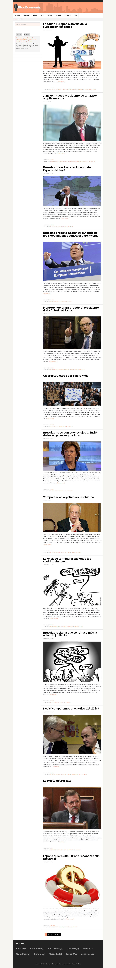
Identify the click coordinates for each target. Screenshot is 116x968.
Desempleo (74, 552)
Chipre (66, 426)
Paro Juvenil (68, 301)
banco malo (53, 426)
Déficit (69, 226)
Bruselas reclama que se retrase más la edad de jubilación (70, 634)
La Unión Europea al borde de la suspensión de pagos (65, 25)
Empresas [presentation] (26, 34)
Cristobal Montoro (69, 369)
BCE (57, 426)
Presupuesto (73, 89)
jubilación (62, 702)
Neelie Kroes (58, 490)
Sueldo (81, 626)
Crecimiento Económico (61, 226)
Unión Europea (92, 89)
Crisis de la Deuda (65, 626)
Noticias (52, 87)
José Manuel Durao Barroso (62, 89)
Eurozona (52, 925)
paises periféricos (74, 626)
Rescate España (66, 926)
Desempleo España (60, 301)
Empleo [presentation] (19, 34)
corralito (70, 426)
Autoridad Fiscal (54, 369)
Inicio (15, 19)
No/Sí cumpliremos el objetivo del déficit (71, 708)
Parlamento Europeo (81, 161)
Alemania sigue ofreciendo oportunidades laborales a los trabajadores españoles (26, 39)
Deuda (51, 848)
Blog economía (28, 7)
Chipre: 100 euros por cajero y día (65, 375)
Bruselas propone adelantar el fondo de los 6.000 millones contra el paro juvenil (70, 234)
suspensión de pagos (82, 89)
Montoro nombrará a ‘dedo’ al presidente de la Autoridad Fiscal (71, 309)
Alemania (52, 626)
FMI (60, 926)
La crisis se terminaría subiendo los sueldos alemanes (67, 560)
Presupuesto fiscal (80, 369)
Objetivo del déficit (76, 774)
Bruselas (52, 89)
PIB (72, 226)
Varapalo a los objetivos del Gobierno (68, 497)
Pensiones (68, 702)
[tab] (18, 35)
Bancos (52, 926)
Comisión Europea (59, 161)
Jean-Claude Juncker (70, 161)
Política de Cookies (75, 963)
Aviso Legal (55, 963)
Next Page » (57, 934)
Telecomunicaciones (67, 490)
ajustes (52, 702)
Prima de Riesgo (76, 849)
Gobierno (69, 849)
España (79, 552)
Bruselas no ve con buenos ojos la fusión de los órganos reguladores (70, 434)
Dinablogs (48, 963)
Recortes (84, 774)
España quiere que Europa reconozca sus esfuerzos (71, 857)
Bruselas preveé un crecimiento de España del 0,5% (67, 169)
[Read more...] (61, 81)
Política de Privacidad (64, 963)
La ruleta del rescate (57, 780)
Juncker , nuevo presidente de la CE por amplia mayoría (70, 97)
